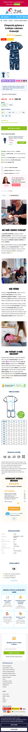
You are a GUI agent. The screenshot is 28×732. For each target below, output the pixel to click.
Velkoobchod (6, 685)
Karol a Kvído (6, 694)
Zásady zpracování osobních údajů (14, 656)
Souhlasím (14, 729)
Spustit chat (16, 185)
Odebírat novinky (14, 653)
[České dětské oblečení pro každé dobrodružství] (1, 20)
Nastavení (14, 725)
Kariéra (4, 701)
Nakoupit (17, 4)
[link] (20, 619)
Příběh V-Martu (6, 696)
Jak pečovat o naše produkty (9, 675)
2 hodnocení (18, 35)
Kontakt (4, 686)
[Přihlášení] (20, 17)
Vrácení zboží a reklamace (9, 669)
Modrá (14, 539)
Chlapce (15, 544)
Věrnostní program (7, 665)
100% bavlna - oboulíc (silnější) (18, 536)
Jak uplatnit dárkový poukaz (9, 673)
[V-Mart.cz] (14, 10)
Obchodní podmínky (7, 683)
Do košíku (21, 142)
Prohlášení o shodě (7, 681)
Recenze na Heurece (15, 515)
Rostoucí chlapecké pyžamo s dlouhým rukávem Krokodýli (16, 137)
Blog (4, 698)
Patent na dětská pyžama (8, 671)
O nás (4, 691)
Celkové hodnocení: (15, 513)
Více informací (14, 580)
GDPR (4, 679)
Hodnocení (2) (15, 195)
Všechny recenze (14, 508)
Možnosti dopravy (7, 677)
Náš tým (5, 700)
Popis (4, 195)
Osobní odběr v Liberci (8, 667)
